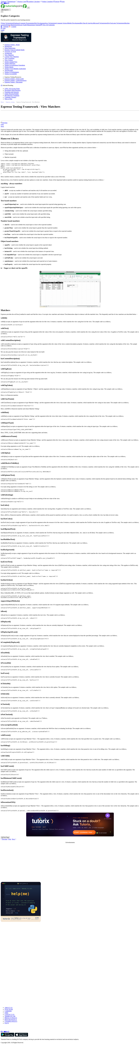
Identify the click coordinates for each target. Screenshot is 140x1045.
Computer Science (61, 23)
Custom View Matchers (12, 56)
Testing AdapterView (11, 62)
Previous (4, 123)
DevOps (109, 23)
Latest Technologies (118, 23)
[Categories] (28, 8)
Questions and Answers (12, 92)
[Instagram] (8, 3)
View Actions (9, 60)
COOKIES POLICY (11, 1021)
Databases (16, 23)
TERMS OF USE (10, 1016)
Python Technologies (7, 23)
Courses (13, 26)
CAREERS (8, 1011)
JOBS (6, 1013)
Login (2, 30)
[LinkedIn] (6, 3)
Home (2, 102)
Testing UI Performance (12, 72)
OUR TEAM (9, 1009)
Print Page (6, 837)
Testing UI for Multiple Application (15, 68)
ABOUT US (8, 1007)
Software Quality (22, 25)
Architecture (8, 53)
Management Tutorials (34, 25)
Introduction (8, 46)
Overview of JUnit (10, 51)
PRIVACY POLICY (11, 1018)
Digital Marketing (11, 25)
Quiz (9, 839)
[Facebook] (1, 3)
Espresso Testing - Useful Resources (15, 80)
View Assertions (9, 58)
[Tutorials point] (14, 7)
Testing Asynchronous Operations (15, 65)
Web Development (39, 23)
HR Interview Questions (12, 95)
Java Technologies (50, 23)
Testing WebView (10, 63)
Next (2, 126)
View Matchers (9, 55)
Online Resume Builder (12, 94)
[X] (3, 3)
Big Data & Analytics (86, 23)
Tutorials (5, 26)
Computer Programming (27, 23)
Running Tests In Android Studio (14, 50)
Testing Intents (9, 67)
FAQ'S (7, 1023)
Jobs (4, 28)
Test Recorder (9, 70)
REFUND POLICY (11, 1019)
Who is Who (8, 99)
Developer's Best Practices (12, 90)
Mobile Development (73, 23)
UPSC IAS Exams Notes (12, 88)
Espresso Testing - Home (12, 44)
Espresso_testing (10, 102)
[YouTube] (5, 3)
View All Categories (48, 25)
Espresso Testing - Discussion (13, 82)
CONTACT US (9, 1014)
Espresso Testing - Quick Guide (14, 79)
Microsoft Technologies (100, 23)
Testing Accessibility (11, 74)
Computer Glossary (10, 97)
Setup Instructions (10, 48)
